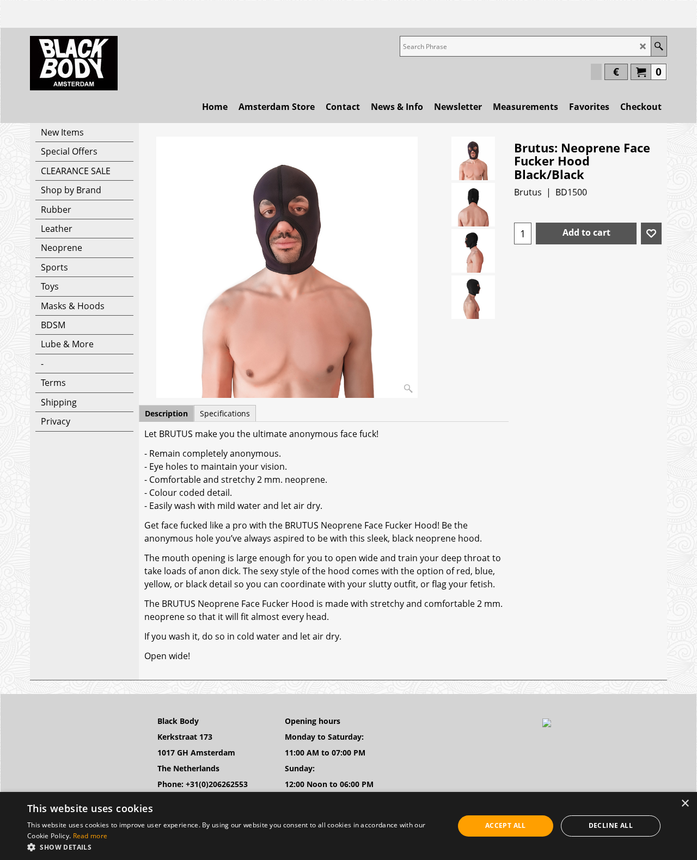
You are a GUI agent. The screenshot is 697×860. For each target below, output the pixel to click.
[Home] (74, 63)
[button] (234, 846)
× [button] (685, 804)
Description (166, 413)
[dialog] (348, 826)
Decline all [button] (611, 825)
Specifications (225, 413)
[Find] (659, 46)
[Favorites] (651, 233)
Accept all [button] (505, 825)
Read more (90, 835)
